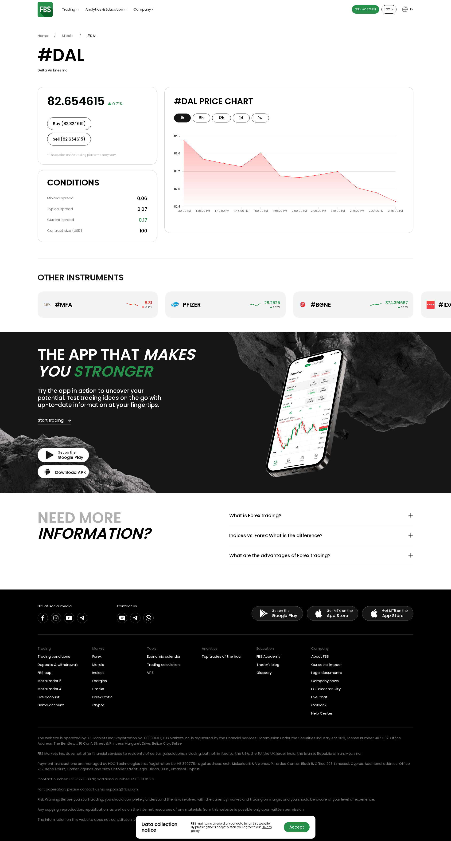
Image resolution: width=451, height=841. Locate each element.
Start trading (51, 420)
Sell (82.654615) (69, 139)
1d (241, 117)
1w (260, 117)
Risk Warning (48, 799)
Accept (296, 827)
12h (221, 117)
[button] (321, 516)
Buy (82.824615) (69, 123)
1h (182, 117)
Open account (365, 9)
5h (201, 117)
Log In (389, 9)
